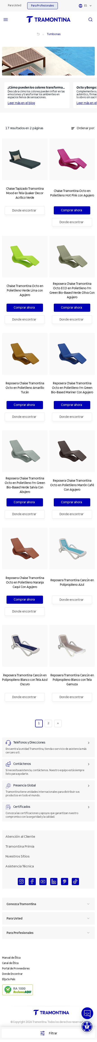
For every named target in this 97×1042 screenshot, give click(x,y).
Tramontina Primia (19, 846)
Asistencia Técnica (19, 866)
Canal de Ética (10, 963)
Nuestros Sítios (17, 856)
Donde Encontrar (12, 974)
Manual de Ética (11, 957)
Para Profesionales (42, 5)
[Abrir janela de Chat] (87, 1013)
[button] (87, 1026)
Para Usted (14, 5)
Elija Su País (8, 979)
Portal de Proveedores (16, 968)
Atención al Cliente (20, 837)
